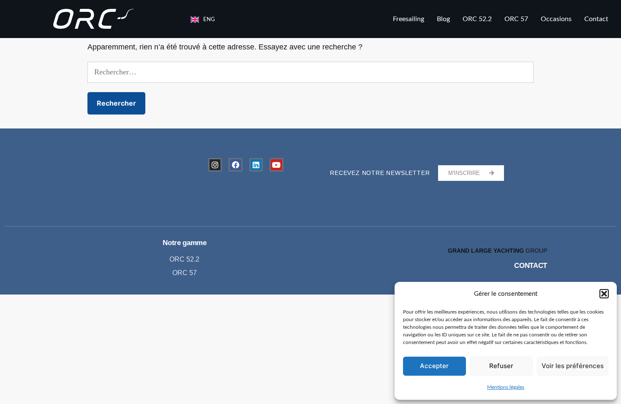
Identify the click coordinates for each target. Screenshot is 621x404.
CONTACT (530, 266)
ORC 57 (516, 19)
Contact (596, 19)
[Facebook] (235, 165)
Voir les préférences (573, 366)
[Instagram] (215, 165)
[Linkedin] (256, 165)
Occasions (556, 19)
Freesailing (408, 19)
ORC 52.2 (477, 19)
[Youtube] (276, 165)
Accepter (434, 366)
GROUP (497, 250)
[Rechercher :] (310, 72)
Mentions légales (505, 387)
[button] (604, 293)
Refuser (501, 366)
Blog (443, 19)
